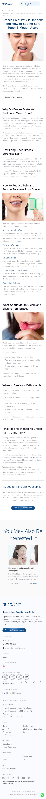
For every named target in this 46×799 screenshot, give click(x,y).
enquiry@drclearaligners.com (15, 648)
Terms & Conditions (28, 791)
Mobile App (27, 756)
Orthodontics (7, 744)
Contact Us (6, 732)
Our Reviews (28, 726)
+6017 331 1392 (10, 640)
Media (4, 759)
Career (25, 732)
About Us (5, 729)
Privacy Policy (15, 791)
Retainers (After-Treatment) (12, 717)
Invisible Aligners (8, 704)
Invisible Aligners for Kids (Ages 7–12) (18, 711)
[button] (40, 97)
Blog (9, 10)
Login (4, 657)
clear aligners (34, 457)
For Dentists (6, 735)
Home (3, 10)
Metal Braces (7, 714)
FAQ (24, 759)
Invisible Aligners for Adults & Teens (18, 708)
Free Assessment (29, 4)
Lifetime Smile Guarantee (32, 729)
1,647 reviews (16, 693)
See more (33, 583)
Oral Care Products (9, 768)
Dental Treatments (9, 747)
